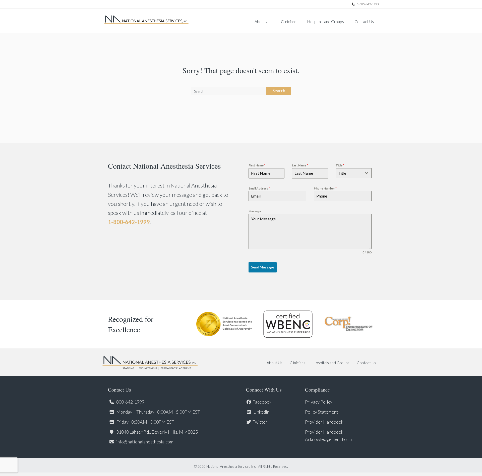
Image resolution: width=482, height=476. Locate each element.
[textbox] (349, 173)
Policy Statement (321, 412)
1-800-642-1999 (367, 4)
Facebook (262, 402)
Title (340, 165)
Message (255, 211)
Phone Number (325, 188)
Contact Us (364, 21)
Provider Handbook (324, 422)
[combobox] (354, 173)
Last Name (300, 165)
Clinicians (288, 21)
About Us (262, 21)
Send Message (262, 267)
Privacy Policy (318, 402)
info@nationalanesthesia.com (144, 441)
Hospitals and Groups (325, 21)
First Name (257, 165)
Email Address (259, 188)
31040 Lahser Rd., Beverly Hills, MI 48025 (157, 432)
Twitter (260, 422)
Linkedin (261, 412)
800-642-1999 (130, 402)
